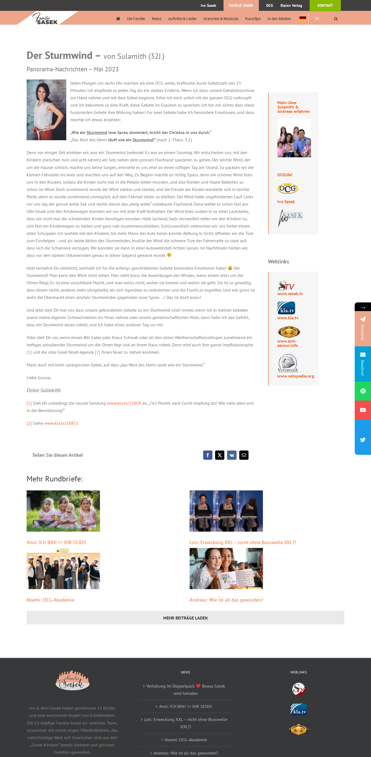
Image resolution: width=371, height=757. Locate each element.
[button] (336, 18)
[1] (29, 352)
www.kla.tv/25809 (124, 403)
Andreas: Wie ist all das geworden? (226, 600)
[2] (97, 352)
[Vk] (232, 455)
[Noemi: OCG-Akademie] (63, 568)
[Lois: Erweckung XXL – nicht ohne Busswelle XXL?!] (226, 511)
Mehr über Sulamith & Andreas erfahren (293, 107)
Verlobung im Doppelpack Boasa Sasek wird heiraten (185, 689)
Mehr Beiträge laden (185, 618)
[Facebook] (208, 455)
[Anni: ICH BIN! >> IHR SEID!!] (63, 511)
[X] (220, 455)
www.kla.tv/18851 (61, 423)
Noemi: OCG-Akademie (50, 600)
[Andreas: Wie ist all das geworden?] (226, 568)
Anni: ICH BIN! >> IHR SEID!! (56, 542)
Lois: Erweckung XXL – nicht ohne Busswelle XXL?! (243, 542)
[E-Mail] (244, 455)
